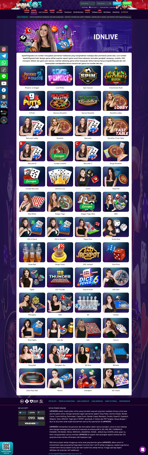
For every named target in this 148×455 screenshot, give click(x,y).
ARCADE (59, 11)
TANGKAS (68, 12)
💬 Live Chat (93, 7)
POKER (26, 11)
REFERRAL (107, 12)
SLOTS (87, 11)
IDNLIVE (34, 11)
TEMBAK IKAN (97, 11)
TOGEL (52, 11)
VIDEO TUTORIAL (111, 401)
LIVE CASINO (43, 11)
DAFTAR (127, 3)
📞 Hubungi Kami (103, 7)
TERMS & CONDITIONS (67, 401)
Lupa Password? (114, 7)
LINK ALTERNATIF (83, 401)
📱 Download (84, 7)
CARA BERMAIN (97, 401)
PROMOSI (116, 12)
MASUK (117, 3)
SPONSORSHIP (124, 401)
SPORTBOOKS (78, 12)
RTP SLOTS (52, 401)
